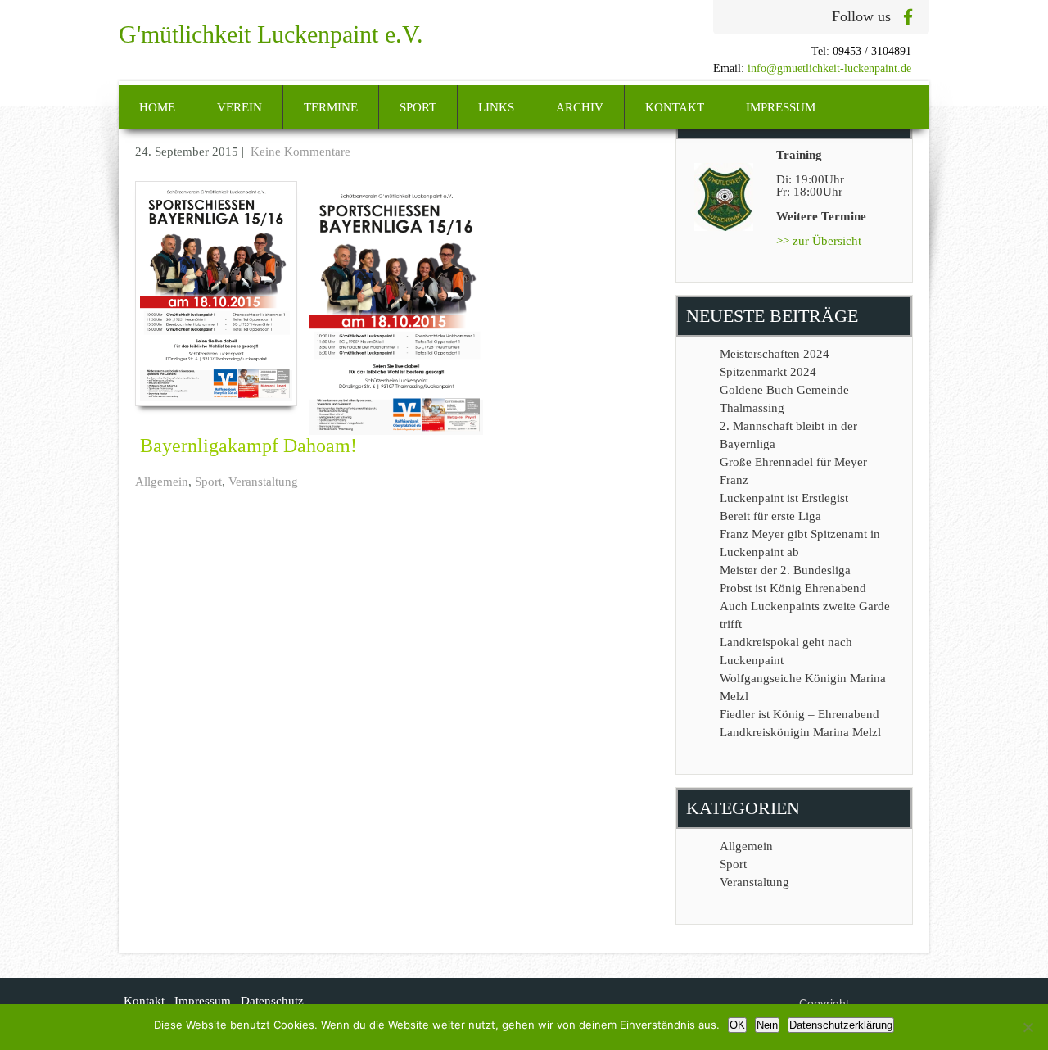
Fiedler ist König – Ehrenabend (799, 714)
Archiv (579, 107)
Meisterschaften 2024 (774, 353)
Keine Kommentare (300, 151)
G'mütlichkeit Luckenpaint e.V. (271, 34)
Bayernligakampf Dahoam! (248, 445)
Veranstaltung (263, 481)
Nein (767, 1025)
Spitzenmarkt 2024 (768, 371)
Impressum (780, 107)
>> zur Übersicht (818, 240)
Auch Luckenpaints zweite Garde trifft (805, 615)
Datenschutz (272, 1000)
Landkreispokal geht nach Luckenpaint (786, 651)
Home (157, 107)
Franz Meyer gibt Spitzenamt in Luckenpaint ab (800, 543)
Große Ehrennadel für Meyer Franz (793, 471)
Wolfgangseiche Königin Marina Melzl (803, 687)
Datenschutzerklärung (840, 1025)
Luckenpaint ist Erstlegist (784, 498)
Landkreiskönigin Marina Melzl (800, 732)
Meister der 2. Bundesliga (785, 570)
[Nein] (1027, 1027)
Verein (239, 107)
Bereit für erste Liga (770, 516)
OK (737, 1025)
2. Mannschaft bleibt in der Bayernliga (788, 434)
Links (496, 107)
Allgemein (161, 481)
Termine (331, 107)
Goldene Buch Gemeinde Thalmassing (784, 398)
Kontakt (674, 107)
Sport (418, 107)
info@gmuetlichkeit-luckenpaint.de (829, 68)
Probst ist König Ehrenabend (793, 588)
